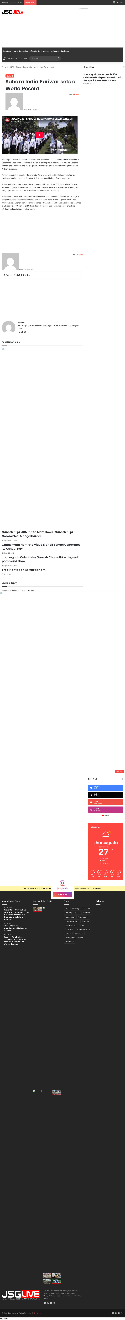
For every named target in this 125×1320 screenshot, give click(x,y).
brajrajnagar (76, 909)
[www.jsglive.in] (12, 12)
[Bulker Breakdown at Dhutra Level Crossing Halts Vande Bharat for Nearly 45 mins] (47, 1281)
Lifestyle (33, 51)
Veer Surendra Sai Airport (74, 938)
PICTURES (69, 929)
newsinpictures (71, 925)
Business (65, 51)
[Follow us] (62, 884)
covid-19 (86, 909)
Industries (55, 51)
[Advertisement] (84, 27)
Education (23, 51)
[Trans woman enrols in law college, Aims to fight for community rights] (37, 909)
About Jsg (7, 51)
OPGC (81, 925)
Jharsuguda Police (72, 921)
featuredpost (70, 917)
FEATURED (86, 913)
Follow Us (100, 901)
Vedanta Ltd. (79, 933)
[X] (47, 1303)
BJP (67, 909)
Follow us (62, 894)
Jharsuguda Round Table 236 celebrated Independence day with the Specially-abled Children (103, 77)
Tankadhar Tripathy (83, 929)
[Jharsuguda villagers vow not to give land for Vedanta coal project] (56, 909)
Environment (43, 51)
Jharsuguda (82, 917)
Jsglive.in (37, 1313)
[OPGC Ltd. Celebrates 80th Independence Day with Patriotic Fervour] (37, 1181)
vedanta (68, 933)
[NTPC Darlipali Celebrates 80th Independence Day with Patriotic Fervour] (47, 1092)
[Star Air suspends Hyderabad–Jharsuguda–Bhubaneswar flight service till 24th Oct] (47, 998)
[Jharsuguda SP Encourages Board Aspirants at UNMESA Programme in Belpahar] (37, 1275)
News (15, 51)
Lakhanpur (85, 921)
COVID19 (69, 913)
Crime (77, 913)
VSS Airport (69, 942)
